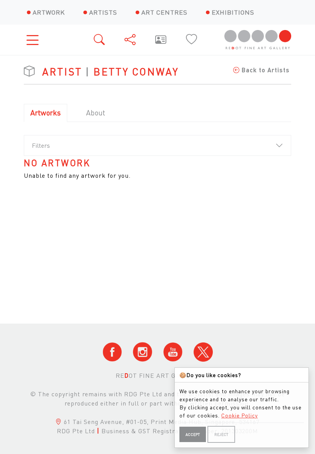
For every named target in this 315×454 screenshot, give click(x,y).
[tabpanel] (157, 169)
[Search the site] (100, 40)
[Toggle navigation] (35, 40)
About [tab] (95, 112)
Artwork (49, 12)
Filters (41, 145)
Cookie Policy (239, 415)
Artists (103, 12)
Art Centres (164, 12)
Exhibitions (233, 12)
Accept (193, 434)
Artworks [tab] (45, 112)
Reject (221, 434)
